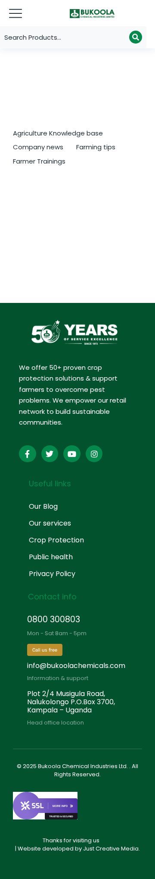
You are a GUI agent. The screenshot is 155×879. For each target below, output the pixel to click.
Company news (38, 146)
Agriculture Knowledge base (58, 133)
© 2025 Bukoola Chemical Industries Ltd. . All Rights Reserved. (77, 770)
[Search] (135, 37)
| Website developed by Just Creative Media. (77, 848)
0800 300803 (53, 619)
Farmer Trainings (39, 161)
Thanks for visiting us (71, 840)
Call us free (44, 650)
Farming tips (95, 146)
